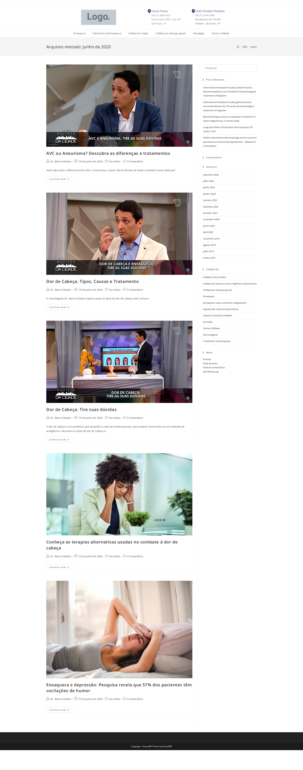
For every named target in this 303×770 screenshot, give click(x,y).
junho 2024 (209, 187)
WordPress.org (210, 371)
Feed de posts (210, 363)
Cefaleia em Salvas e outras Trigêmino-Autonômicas (230, 283)
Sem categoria (210, 334)
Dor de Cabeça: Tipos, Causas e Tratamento (92, 281)
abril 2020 (208, 232)
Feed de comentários (214, 367)
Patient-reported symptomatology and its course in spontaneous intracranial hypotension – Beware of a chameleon (230, 141)
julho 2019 (208, 251)
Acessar (207, 359)
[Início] (238, 46)
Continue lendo (60, 178)
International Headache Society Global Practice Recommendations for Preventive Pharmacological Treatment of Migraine (229, 91)
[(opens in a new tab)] (119, 105)
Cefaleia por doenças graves (170, 33)
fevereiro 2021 (210, 213)
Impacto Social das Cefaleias (217, 315)
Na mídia (114, 161)
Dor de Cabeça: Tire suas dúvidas (81, 409)
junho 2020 (209, 225)
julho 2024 (208, 181)
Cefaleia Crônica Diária (214, 277)
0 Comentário (135, 161)
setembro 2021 (211, 206)
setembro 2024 (211, 174)
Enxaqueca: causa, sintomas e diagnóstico (225, 302)
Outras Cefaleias (220, 33)
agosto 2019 (209, 245)
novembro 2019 (211, 238)
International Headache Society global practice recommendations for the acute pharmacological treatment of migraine (228, 106)
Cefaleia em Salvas (138, 33)
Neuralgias (198, 33)
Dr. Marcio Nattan (60, 161)
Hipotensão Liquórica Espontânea (220, 309)
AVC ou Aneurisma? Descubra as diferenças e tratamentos (108, 153)
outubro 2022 (210, 200)
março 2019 (209, 257)
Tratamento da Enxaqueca (107, 33)
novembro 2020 (211, 219)
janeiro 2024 (209, 193)
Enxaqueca (80, 33)
